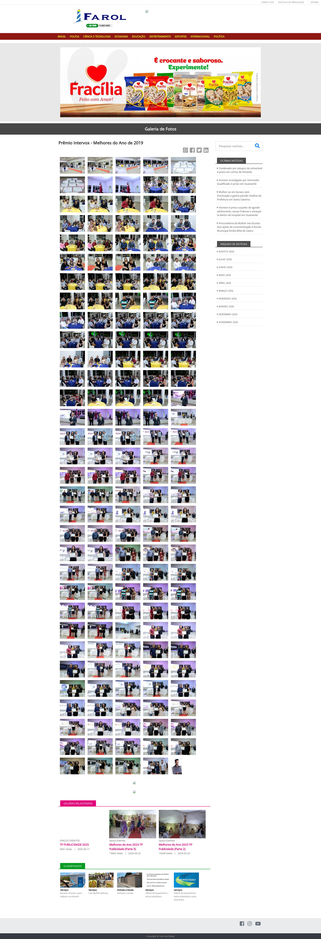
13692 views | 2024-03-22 (125, 853)
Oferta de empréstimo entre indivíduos (156, 895)
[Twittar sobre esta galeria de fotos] (199, 150)
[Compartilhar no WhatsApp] (185, 150)
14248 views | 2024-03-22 (174, 853)
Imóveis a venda (125, 893)
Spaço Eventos (117, 840)
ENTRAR (314, 2)
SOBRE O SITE (267, 2)
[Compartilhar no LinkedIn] (206, 150)
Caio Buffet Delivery (98, 893)
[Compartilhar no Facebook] (192, 150)
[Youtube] (257, 923)
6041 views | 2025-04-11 (75, 849)
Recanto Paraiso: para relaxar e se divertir (71, 895)
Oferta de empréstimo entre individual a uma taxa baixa (185, 896)
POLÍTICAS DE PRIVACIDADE (291, 2)
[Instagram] (249, 923)
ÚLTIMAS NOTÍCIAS (231, 160)
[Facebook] (242, 923)
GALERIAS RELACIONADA (78, 803)
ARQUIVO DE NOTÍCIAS (233, 244)
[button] (75, 82)
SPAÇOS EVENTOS (70, 840)
